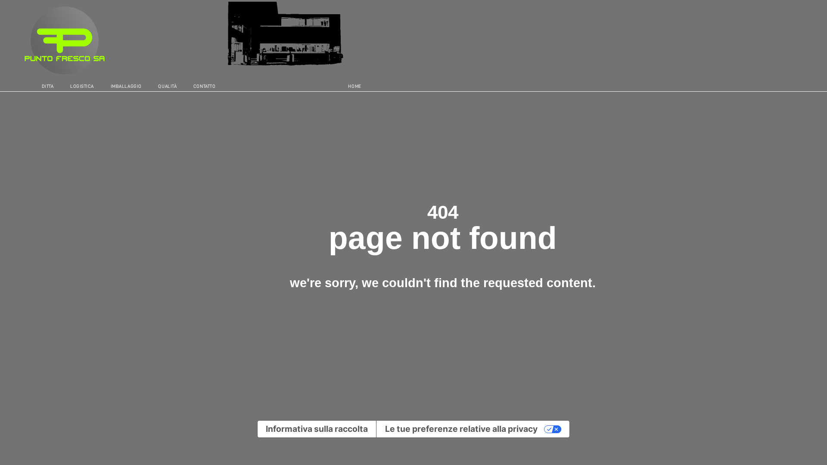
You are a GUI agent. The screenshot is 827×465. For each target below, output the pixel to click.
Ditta (48, 86)
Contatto (204, 86)
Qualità (167, 86)
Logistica (82, 86)
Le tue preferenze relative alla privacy (461, 429)
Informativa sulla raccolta (317, 429)
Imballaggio (126, 86)
